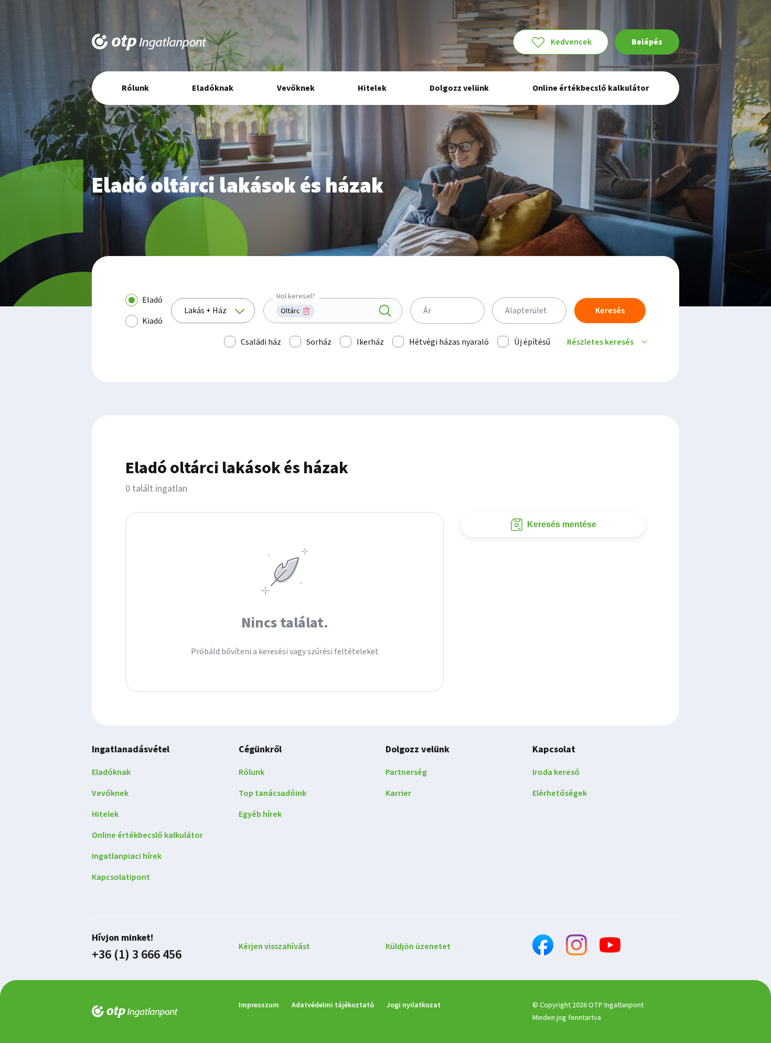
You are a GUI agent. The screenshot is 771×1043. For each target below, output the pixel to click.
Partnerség (406, 772)
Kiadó (152, 321)
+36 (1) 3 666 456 (136, 954)
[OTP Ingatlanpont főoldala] (149, 42)
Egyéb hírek (260, 814)
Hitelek (105, 814)
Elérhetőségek (559, 793)
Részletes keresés (600, 342)
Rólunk (251, 772)
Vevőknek (110, 793)
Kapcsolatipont (121, 877)
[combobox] (332, 310)
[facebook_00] (542, 946)
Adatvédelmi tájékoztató (333, 1005)
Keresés (610, 310)
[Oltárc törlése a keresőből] (306, 311)
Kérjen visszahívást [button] (274, 946)
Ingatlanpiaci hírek (127, 856)
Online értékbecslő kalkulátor (147, 835)
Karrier (398, 793)
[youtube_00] (609, 946)
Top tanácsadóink (272, 793)
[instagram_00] (576, 946)
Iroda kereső (556, 772)
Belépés (646, 42)
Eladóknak (111, 772)
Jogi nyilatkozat (414, 1005)
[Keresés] (385, 311)
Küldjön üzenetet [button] (418, 946)
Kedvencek (571, 42)
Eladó (152, 300)
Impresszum (259, 1005)
